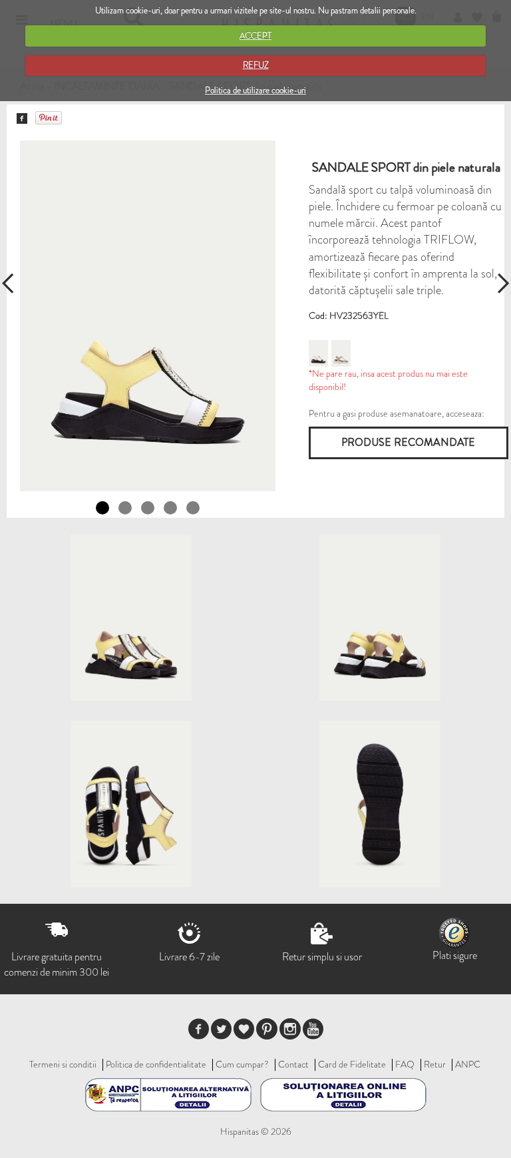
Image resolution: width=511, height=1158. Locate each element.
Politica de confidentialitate (156, 1064)
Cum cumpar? (242, 1064)
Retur (435, 1064)
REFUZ (256, 65)
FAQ (405, 1064)
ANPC (467, 1064)
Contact (293, 1064)
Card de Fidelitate (352, 1064)
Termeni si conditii (62, 1064)
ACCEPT (255, 35)
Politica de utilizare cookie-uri (255, 90)
